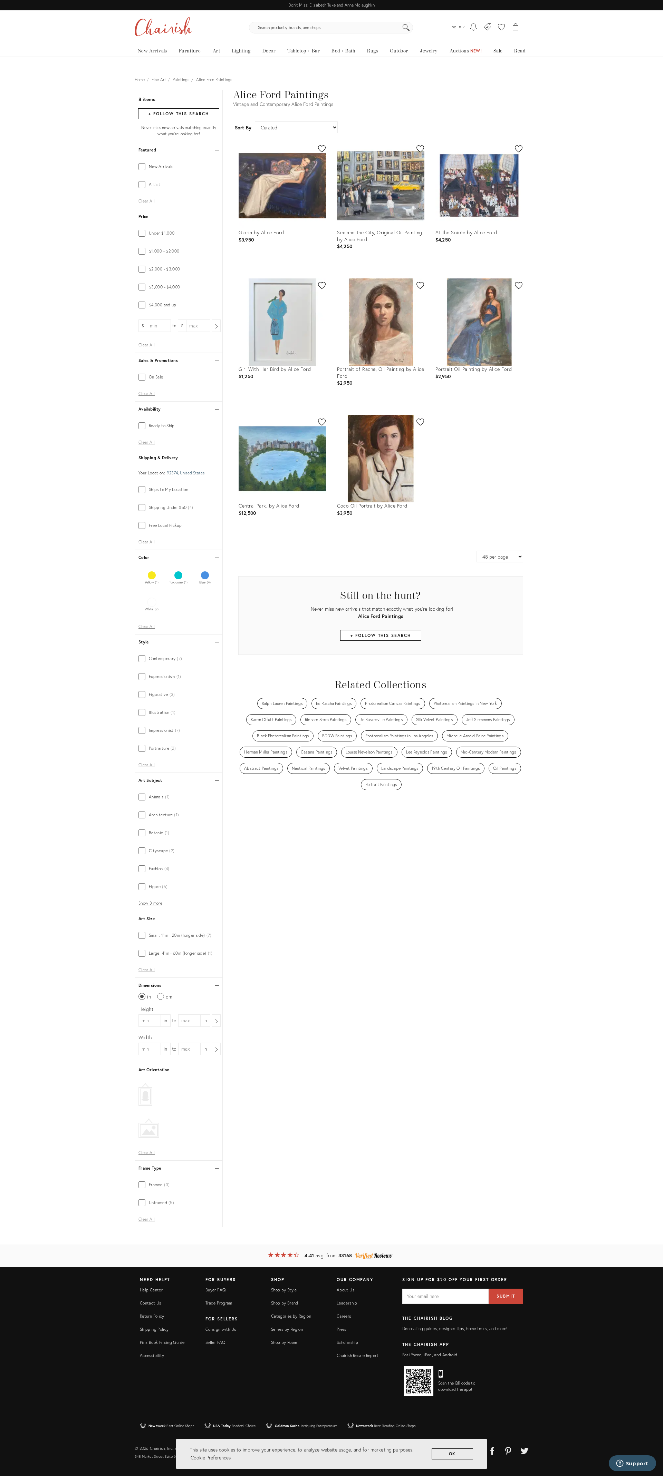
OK (452, 1453)
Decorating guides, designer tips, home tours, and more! (455, 1328)
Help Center (151, 1289)
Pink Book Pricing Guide (162, 1342)
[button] (501, 27)
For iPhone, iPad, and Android (429, 1354)
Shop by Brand (284, 1303)
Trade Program (218, 1303)
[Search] (406, 27)
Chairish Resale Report (357, 1355)
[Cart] (516, 27)
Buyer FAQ (215, 1289)
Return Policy (152, 1316)
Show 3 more (150, 903)
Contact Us (150, 1303)
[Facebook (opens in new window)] (492, 1450)
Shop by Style (284, 1289)
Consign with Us (220, 1329)
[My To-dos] (474, 27)
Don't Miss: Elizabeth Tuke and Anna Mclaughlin (331, 5)
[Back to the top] (649, 1439)
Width (145, 1037)
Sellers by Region (287, 1329)
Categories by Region (291, 1316)
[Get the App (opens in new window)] (418, 1381)
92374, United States (185, 473)
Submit (506, 1296)
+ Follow (178, 113)
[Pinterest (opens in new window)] (508, 1450)
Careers (344, 1316)
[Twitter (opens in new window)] (524, 1450)
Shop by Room (284, 1342)
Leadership (347, 1303)
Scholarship (347, 1342)
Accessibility (152, 1355)
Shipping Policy (154, 1329)
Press (341, 1329)
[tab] (178, 167)
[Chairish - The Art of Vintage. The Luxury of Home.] (163, 27)
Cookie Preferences (211, 1457)
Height (146, 1009)
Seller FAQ (215, 1342)
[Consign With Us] (488, 27)
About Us (345, 1289)
